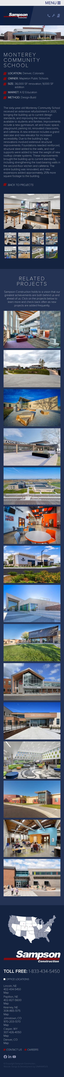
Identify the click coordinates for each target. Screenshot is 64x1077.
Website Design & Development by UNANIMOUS (26, 1066)
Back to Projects (20, 185)
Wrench (53, 15)
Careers (32, 1049)
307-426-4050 (12, 1032)
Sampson (58, 15)
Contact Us (14, 1049)
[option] (32, 34)
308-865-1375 (12, 1011)
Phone (48, 15)
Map (6, 992)
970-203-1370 (12, 1021)
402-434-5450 (12, 989)
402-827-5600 (13, 1000)
